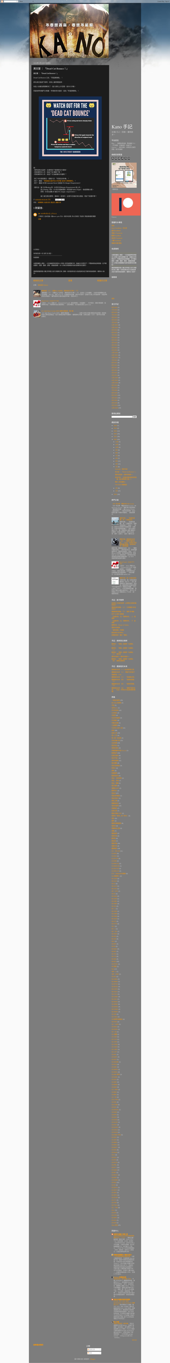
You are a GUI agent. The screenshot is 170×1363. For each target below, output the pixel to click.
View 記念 (115, 1225)
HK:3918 (114, 934)
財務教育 (40, 202)
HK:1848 (114, 899)
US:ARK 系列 (116, 1074)
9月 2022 (114, 330)
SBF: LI (114, 971)
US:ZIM (114, 1222)
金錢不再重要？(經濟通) (121, 1323)
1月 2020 (114, 405)
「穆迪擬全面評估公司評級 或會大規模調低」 (58, 181)
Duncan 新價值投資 (120, 1277)
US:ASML (115, 1077)
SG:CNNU (115, 996)
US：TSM (115, 1207)
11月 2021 (115, 355)
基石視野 (114, 785)
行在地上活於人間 (117, 728)
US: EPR (114, 1042)
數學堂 (114, 838)
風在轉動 (114, 763)
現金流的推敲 (116, 795)
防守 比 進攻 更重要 (118, 614)
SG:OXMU (115, 1009)
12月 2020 (115, 377)
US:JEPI (114, 1140)
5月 (116, 461)
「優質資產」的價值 (118, 630)
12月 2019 (115, 408)
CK (39, 213)
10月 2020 (115, 382)
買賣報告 (114, 808)
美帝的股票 (115, 760)
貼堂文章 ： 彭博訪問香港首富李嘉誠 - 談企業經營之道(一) (126, 478)
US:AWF (114, 1082)
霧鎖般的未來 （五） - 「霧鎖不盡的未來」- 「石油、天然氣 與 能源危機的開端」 (123, 689)
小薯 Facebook (116, 240)
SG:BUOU (115, 986)
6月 (116, 458)
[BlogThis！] (58, 200)
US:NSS (114, 1150)
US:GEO (114, 1117)
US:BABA (114, 1084)
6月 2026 (114, 307)
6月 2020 (114, 393)
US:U (113, 1210)
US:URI (114, 1212)
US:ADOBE (115, 1062)
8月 (116, 453)
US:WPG (114, 1217)
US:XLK (114, 1220)
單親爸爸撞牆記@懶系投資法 (123, 1255)
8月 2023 (114, 312)
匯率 (113, 821)
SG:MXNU (115, 1007)
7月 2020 (114, 390)
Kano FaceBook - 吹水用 (119, 228)
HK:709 (114, 954)
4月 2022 (114, 342)
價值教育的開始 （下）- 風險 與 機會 (123, 611)
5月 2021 (114, 365)
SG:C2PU (115, 989)
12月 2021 (115, 352)
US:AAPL (114, 1057)
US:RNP (114, 1177)
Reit (113, 969)
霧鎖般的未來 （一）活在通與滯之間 (123, 669)
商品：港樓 (115, 783)
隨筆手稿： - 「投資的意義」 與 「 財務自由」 (127, 519)
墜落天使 (114, 836)
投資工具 (114, 733)
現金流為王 (115, 798)
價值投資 (114, 833)
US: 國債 (114, 1034)
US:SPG (114, 1192)
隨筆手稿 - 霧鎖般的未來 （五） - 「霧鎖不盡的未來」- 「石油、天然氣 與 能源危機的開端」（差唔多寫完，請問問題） (128, 542)
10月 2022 (115, 327)
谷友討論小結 (116, 740)
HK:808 (114, 959)
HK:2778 (114, 924)
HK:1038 (114, 878)
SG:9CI (114, 976)
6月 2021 (114, 362)
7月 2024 (114, 310)
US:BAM (114, 1087)
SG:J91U (114, 999)
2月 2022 (114, 347)
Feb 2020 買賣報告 (121, 484)
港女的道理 (115, 806)
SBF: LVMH (115, 974)
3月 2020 (114, 400)
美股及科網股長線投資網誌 (122, 1299)
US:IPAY (114, 1137)
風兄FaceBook (116, 230)
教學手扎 (114, 790)
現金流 (114, 793)
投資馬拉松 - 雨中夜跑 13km (123, 1279)
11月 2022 (115, 325)
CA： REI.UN (116, 851)
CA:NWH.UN (115, 866)
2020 (115, 439)
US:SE (114, 1185)
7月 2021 (114, 360)
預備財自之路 (116, 828)
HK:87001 (115, 964)
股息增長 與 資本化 (117, 632)
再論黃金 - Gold (116, 674)
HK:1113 (114, 881)
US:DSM (114, 1112)
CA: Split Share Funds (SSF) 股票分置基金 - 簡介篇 (57, 311)
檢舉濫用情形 (38, 1345)
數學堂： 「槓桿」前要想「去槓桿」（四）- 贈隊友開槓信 (123, 659)
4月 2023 (114, 317)
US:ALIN (114, 1064)
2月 (116, 488)
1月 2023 (114, 322)
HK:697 (114, 951)
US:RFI (114, 1172)
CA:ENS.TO (115, 863)
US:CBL (114, 1102)
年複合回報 (115, 723)
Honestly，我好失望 (121, 469)
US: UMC (114, 1049)
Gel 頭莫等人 (116, 876)
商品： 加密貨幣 (117, 778)
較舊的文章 (102, 281)
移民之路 (114, 801)
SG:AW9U (115, 981)
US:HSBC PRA (116, 1135)
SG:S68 (114, 1014)
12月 (117, 442)
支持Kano (115, 708)
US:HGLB (115, 1132)
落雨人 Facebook (117, 233)
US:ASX (114, 1079)
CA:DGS (114, 856)
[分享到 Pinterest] (64, 200)
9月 (116, 450)
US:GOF (114, 1125)
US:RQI (114, 1182)
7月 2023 (114, 315)
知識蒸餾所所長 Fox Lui (119, 750)
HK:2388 (114, 914)
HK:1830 (114, 896)
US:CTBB (114, 1104)
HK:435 (114, 939)
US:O (113, 1155)
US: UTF (114, 1052)
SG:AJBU (114, 979)
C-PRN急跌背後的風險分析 (122, 1256)
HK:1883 (114, 903)
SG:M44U (115, 1001)
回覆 (39, 219)
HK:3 (113, 926)
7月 (116, 455)
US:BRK (114, 1094)
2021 (115, 436)
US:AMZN (115, 1069)
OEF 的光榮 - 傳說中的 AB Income (123, 504)
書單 (113, 770)
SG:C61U (114, 991)
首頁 (70, 281)
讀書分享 (58, 202)
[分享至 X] (60, 200)
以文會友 (114, 713)
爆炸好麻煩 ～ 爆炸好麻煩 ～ (124, 474)
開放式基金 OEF (117, 813)
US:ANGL (115, 1072)
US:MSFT (115, 1147)
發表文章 (92, 1349)
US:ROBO (115, 1180)
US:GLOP (115, 1122)
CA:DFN (114, 853)
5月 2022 (114, 340)
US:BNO (114, 1092)
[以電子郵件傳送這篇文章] (56, 200)
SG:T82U (114, 1017)
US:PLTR (114, 1162)
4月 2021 (114, 367)
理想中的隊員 (116, 627)
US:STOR (115, 1197)
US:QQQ (114, 1170)
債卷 (113, 818)
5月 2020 (114, 395)
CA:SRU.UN (115, 871)
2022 (115, 434)
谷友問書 (114, 743)
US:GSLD (115, 1130)
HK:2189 (114, 911)
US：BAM (115, 1089)
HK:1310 (114, 888)
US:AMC (114, 1067)
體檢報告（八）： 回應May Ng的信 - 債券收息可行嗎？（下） (60, 291)
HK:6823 (114, 949)
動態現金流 (115, 775)
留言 (90, 1353)
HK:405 (114, 936)
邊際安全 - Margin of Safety (120, 625)
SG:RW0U (115, 1012)
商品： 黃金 (115, 780)
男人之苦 (114, 735)
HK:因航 (114, 966)
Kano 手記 (122, 126)
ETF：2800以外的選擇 (119, 873)
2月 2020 (114, 403)
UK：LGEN (115, 1024)
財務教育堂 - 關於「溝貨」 (120, 635)
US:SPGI (114, 1195)
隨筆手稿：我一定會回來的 (128, 578)
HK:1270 (114, 886)
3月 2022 (114, 345)
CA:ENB (114, 861)
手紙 (113, 705)
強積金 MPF (115, 788)
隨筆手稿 (114, 843)
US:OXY (114, 1157)
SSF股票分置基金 (117, 1019)
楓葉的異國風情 (116, 823)
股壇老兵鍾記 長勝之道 (121, 1234)
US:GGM (114, 1120)
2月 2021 (114, 372)
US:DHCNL (115, 1109)
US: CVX (114, 1039)
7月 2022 (114, 335)
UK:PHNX (115, 1029)
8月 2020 (114, 388)
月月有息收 (115, 710)
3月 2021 (114, 370)
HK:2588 (114, 916)
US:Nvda (114, 1152)
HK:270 (114, 921)
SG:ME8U (115, 1004)
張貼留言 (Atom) (43, 285)
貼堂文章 (47, 202)
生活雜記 (114, 720)
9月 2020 (114, 385)
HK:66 (113, 946)
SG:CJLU (114, 994)
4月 (116, 464)
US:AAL (114, 1054)
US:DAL (114, 1107)
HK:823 (114, 961)
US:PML (114, 1165)
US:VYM (114, 1215)
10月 (117, 447)
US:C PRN (115, 1099)
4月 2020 (114, 398)
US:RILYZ (115, 1175)
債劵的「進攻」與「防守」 (120, 816)
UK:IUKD (114, 1021)
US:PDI (114, 1160)
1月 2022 (114, 350)
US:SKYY (114, 1190)
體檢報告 (114, 848)
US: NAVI (114, 1047)
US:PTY (114, 1167)
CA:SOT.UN (115, 868)
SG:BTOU (115, 984)
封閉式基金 (115, 755)
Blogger (92, 1359)
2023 (115, 431)
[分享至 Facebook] (62, 200)
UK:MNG (114, 1027)
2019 (115, 494)
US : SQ (114, 1032)
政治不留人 (115, 758)
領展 (113, 831)
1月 (116, 491)
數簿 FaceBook (116, 235)
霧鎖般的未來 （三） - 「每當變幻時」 (123, 677)
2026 (115, 425)
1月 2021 (114, 375)
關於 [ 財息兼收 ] (120, 482)
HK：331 (114, 931)
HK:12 (113, 883)
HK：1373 (115, 891)
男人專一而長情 (116, 738)
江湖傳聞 (114, 725)
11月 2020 (115, 380)
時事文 (114, 768)
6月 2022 (114, 337)
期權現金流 (115, 803)
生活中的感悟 (116, 718)
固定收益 (114, 745)
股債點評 (114, 753)
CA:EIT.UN (115, 858)
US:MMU (114, 1142)
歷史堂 (53, 202)
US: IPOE (114, 1044)
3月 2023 (114, 320)
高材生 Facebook (117, 238)
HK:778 (114, 956)
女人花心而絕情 (116, 703)
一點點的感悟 (116, 700)
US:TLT (114, 1200)
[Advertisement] (124, 90)
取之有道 (116, 1322)
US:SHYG (115, 1187)
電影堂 (114, 826)
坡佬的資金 (115, 748)
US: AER (114, 1037)
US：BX (114, 1097)
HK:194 (114, 906)
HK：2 (114, 908)
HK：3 (114, 929)
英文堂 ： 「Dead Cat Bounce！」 (126, 472)
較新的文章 (38, 281)
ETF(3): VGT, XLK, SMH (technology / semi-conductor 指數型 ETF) (124, 1302)
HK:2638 (114, 919)
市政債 (114, 715)
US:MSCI (114, 1145)
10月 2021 (115, 357)
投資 (113, 730)
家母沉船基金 (116, 765)
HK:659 (114, 944)
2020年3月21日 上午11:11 (49, 213)
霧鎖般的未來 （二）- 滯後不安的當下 (123, 672)
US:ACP (114, 1059)
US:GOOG (115, 1127)
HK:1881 (114, 901)
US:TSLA (114, 1205)
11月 (117, 444)
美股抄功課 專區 (117, 243)
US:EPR (114, 1114)
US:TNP (114, 1202)
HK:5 (113, 941)
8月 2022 (114, 332)
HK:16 (113, 893)
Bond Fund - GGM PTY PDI (50, 301)
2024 (115, 428)
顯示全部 (134, 1340)
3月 (116, 467)
